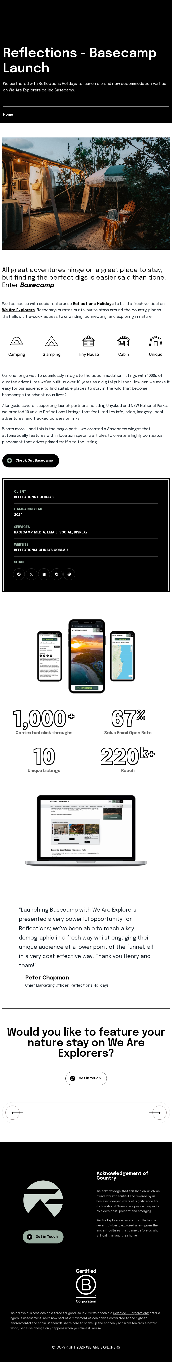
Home (8, 114)
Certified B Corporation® (131, 1313)
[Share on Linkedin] (44, 574)
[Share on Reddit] (57, 574)
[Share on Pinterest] (69, 574)
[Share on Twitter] (31, 574)
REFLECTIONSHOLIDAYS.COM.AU (41, 550)
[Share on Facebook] (19, 574)
